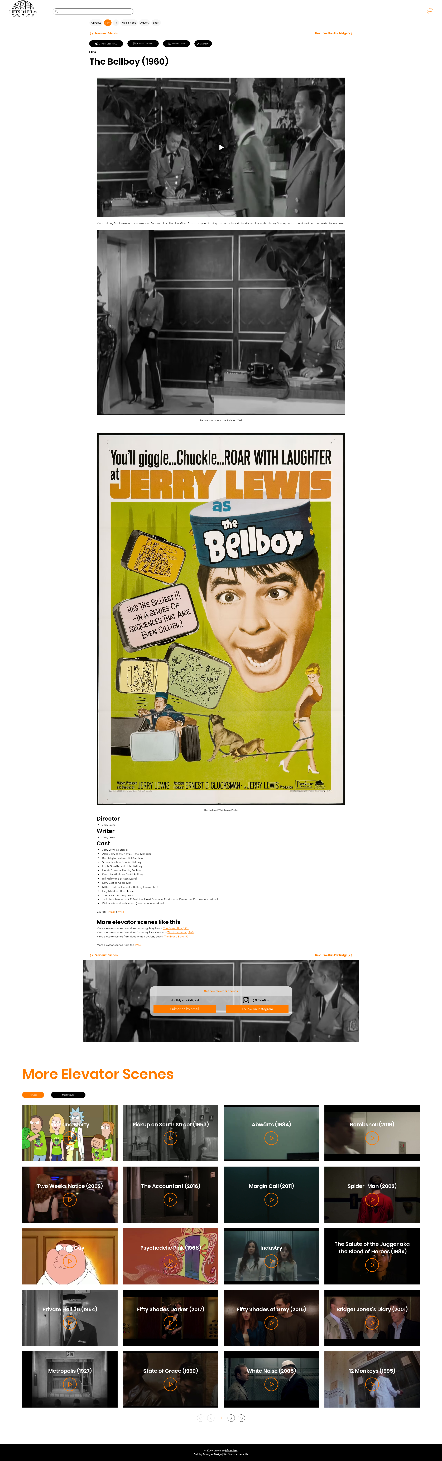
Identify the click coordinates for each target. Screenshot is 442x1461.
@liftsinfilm (261, 1000)
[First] (200, 1418)
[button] (184, 1009)
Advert (144, 22)
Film (107, 22)
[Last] (241, 1418)
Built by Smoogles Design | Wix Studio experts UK (221, 1454)
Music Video (129, 22)
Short (156, 22)
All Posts (96, 22)
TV (116, 22)
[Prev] (210, 1418)
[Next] (231, 1418)
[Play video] (221, 147)
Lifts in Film (231, 1450)
